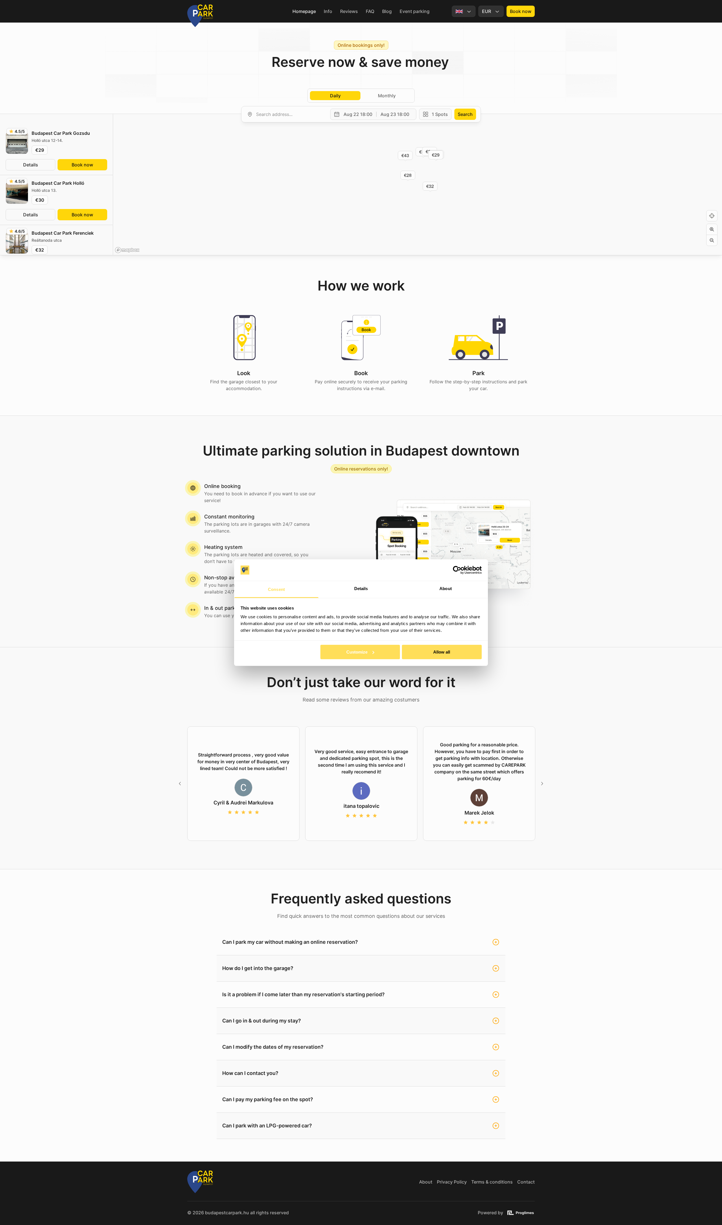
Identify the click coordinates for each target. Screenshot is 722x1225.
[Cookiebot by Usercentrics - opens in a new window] (457, 570)
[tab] (335, 95)
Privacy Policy (452, 1182)
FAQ (370, 11)
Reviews (349, 11)
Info (328, 11)
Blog (387, 11)
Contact (526, 1182)
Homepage (304, 11)
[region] (417, 184)
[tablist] (361, 95)
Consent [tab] (276, 589)
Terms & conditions (492, 1182)
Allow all (441, 652)
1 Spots (440, 114)
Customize (356, 652)
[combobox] (290, 114)
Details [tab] (361, 588)
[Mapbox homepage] (127, 250)
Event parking (415, 11)
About (425, 1182)
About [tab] (445, 588)
